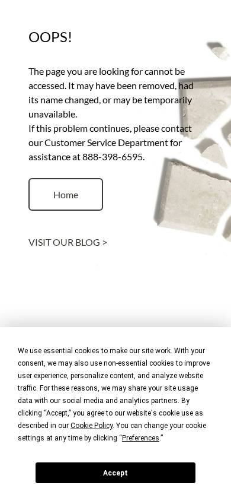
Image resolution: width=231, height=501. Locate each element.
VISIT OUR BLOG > (67, 242)
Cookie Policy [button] (91, 425)
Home (65, 194)
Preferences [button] (140, 438)
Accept (115, 473)
